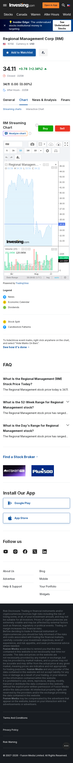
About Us (8, 571)
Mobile (43, 578)
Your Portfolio (47, 586)
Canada (21, 14)
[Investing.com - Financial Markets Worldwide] (22, 5)
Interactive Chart (35, 109)
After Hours (51, 14)
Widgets (44, 594)
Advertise (9, 578)
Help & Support (12, 586)
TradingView (22, 283)
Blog (42, 571)
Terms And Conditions (15, 717)
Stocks (8, 14)
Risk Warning (10, 742)
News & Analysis (44, 100)
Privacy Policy (10, 729)
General (9, 100)
